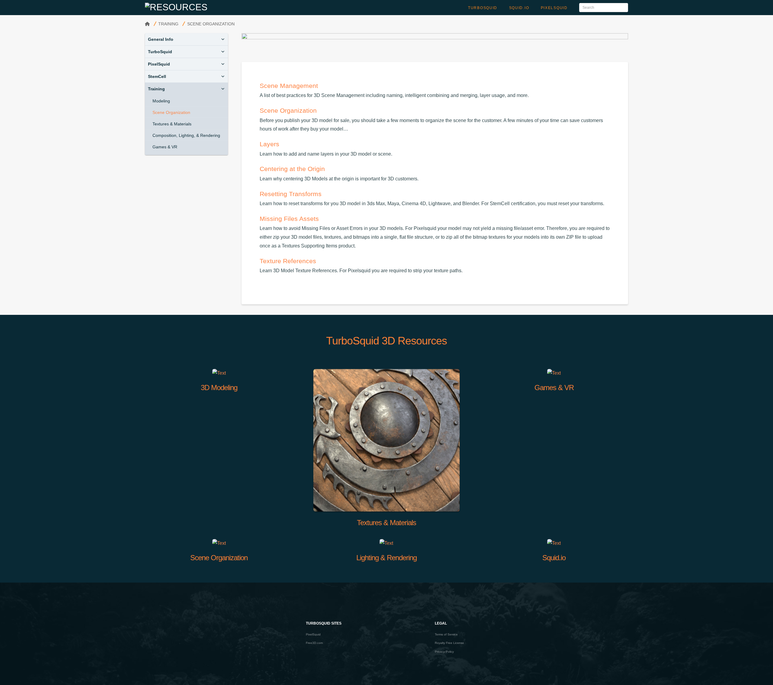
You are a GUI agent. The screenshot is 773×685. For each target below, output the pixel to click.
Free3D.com (314, 643)
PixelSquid (159, 64)
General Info (160, 39)
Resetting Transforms (291, 193)
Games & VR (164, 146)
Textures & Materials (171, 123)
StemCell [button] (157, 76)
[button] (223, 39)
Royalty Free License (449, 643)
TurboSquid (160, 51)
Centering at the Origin (292, 168)
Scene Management (289, 85)
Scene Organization (288, 110)
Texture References (288, 260)
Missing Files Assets (289, 218)
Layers (269, 144)
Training (156, 88)
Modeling (161, 101)
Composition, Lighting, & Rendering (186, 135)
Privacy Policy (444, 651)
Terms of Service (446, 634)
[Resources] (176, 7)
